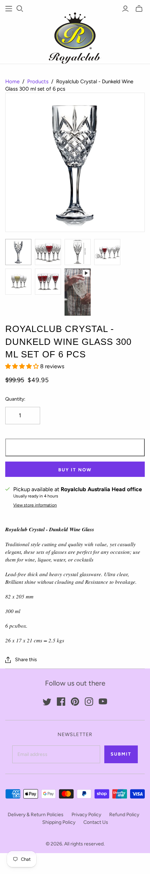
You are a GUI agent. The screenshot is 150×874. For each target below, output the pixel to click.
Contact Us (95, 822)
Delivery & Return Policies (35, 815)
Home (12, 81)
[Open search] (19, 8)
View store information (35, 505)
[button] (22, 366)
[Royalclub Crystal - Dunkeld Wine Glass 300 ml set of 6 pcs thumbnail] (18, 252)
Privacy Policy (86, 815)
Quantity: (15, 399)
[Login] (125, 9)
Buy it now (75, 469)
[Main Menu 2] (8, 8)
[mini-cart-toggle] (139, 9)
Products (37, 81)
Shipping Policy (58, 822)
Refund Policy (124, 815)
